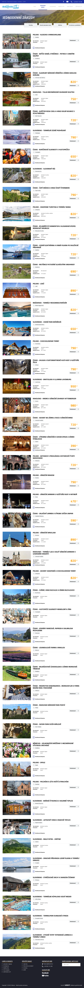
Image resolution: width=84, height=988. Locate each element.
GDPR (24, 970)
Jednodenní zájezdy (7, 964)
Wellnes (60, 25)
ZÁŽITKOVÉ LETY (7, 972)
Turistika (31, 25)
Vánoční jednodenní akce (45, 25)
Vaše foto (25, 964)
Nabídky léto (6, 968)
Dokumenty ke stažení (28, 966)
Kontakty (25, 968)
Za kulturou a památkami (75, 25)
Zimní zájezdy (6, 970)
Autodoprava (6, 966)
